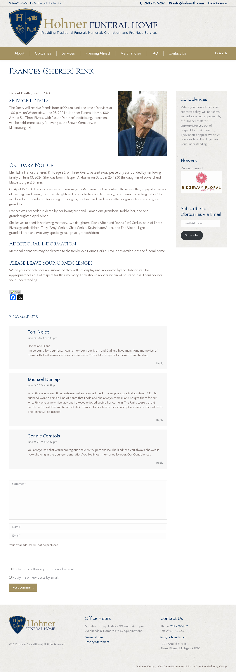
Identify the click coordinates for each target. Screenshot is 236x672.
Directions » (217, 3)
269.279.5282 (154, 3)
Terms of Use (94, 637)
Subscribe (192, 235)
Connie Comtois (44, 436)
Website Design (145, 666)
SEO (188, 666)
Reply (159, 363)
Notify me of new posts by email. (35, 578)
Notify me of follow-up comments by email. (43, 569)
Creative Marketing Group (211, 666)
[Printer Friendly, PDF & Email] (15, 291)
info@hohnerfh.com (188, 3)
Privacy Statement (97, 642)
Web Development (168, 666)
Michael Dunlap (44, 379)
